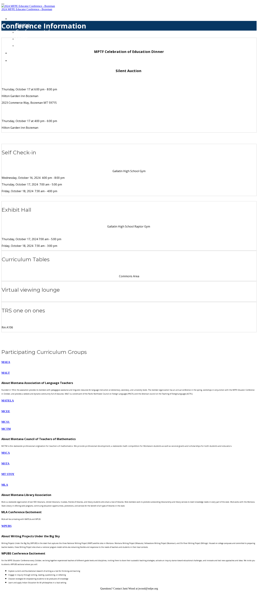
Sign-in (17, 52)
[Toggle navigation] (2, 3)
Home (16, 17)
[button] (129, 362)
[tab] (129, 362)
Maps (21, 38)
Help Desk (21, 59)
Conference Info (34, 31)
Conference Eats (34, 44)
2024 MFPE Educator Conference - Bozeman (26, 9)
